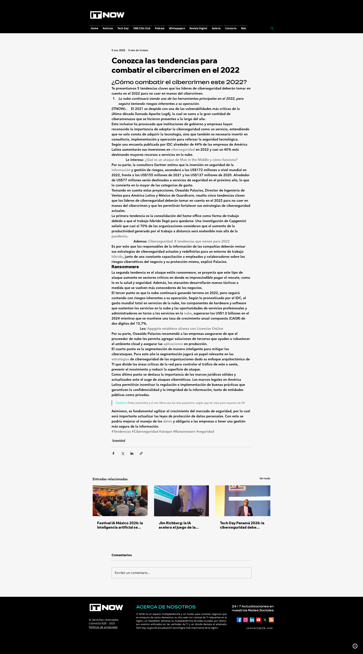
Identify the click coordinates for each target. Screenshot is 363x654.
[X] (264, 619)
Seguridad (118, 440)
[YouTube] (258, 619)
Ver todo (265, 478)
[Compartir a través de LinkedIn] (132, 453)
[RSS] (271, 619)
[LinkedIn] (252, 619)
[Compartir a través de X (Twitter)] (122, 453)
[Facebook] (239, 619)
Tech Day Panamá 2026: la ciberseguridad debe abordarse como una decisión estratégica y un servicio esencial (242, 525)
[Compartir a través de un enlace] (141, 453)
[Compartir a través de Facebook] (113, 453)
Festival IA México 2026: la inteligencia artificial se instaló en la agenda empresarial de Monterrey (120, 525)
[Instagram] (245, 619)
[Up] (355, 646)
